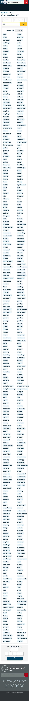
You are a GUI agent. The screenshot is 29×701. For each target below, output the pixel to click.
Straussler (20, 599)
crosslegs (20, 85)
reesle (5, 335)
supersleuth (7, 610)
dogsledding (21, 108)
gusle (5, 159)
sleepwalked (21, 474)
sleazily (19, 363)
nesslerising (21, 264)
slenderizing (7, 556)
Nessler (19, 258)
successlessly (21, 604)
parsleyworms (22, 309)
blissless (20, 57)
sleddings (20, 380)
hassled (5, 176)
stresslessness (22, 601)
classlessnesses (22, 80)
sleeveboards (7, 508)
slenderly (20, 556)
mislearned (21, 241)
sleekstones (21, 428)
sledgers (20, 392)
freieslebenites (8, 145)
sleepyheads (7, 488)
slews (19, 587)
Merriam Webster (4, 668)
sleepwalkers (21, 477)
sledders (20, 377)
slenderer (6, 548)
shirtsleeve (21, 338)
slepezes (20, 570)
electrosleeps (7, 128)
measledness (21, 224)
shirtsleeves (21, 341)
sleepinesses (21, 457)
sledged (19, 383)
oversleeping (7, 295)
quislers (20, 326)
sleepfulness (21, 443)
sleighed (20, 531)
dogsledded (7, 105)
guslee (19, 159)
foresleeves (7, 142)
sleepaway (6, 434)
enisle (19, 128)
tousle (5, 616)
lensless (20, 210)
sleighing (6, 536)
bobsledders (21, 63)
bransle (19, 68)
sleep (19, 431)
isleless (19, 190)
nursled (5, 284)
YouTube (17, 686)
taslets (19, 613)
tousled (19, 616)
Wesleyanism (7, 638)
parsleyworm (7, 309)
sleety (19, 502)
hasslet (5, 179)
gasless (5, 148)
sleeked (5, 406)
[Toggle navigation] (1, 2)
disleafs (19, 94)
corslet (19, 83)
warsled (5, 630)
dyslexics (6, 125)
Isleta (5, 202)
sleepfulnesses (8, 445)
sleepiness (6, 457)
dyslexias (6, 122)
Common (19, 30)
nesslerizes (6, 273)
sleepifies (6, 451)
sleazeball (6, 358)
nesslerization (7, 267)
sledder (5, 377)
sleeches (20, 400)
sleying (19, 596)
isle (18, 187)
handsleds (20, 165)
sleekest (20, 414)
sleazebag (6, 355)
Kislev (5, 207)
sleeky (5, 431)
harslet (5, 170)
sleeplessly (20, 462)
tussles (5, 624)
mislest (19, 247)
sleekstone (6, 428)
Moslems (20, 256)
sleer (19, 488)
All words (10, 30)
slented (19, 565)
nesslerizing (21, 273)
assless (19, 49)
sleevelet (6, 516)
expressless (7, 134)
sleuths (19, 582)
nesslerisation (7, 261)
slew (4, 584)
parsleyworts (21, 312)
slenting (5, 567)
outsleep (20, 287)
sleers (5, 494)
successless (7, 604)
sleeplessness (7, 465)
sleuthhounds (21, 579)
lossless (19, 219)
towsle (19, 618)
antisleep (6, 43)
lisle (18, 216)
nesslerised (7, 264)
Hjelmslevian (21, 185)
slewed (19, 584)
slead (19, 343)
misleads (20, 236)
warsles (19, 630)
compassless (7, 83)
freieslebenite (22, 142)
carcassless (6, 74)
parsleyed (6, 307)
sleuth (5, 576)
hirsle (5, 182)
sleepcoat (20, 434)
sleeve (5, 505)
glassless (6, 151)
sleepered (6, 440)
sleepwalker (7, 477)
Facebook (7, 686)
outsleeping (7, 290)
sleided (19, 528)
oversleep (20, 292)
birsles (5, 57)
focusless (6, 139)
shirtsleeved (7, 341)
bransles (6, 71)
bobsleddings (21, 66)
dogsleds (6, 111)
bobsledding (7, 66)
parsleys (20, 307)
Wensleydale (21, 633)
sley (4, 590)
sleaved (5, 349)
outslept (6, 292)
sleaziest (6, 363)
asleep (5, 49)
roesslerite (20, 335)
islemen (20, 193)
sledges (5, 394)
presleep (20, 315)
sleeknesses (7, 426)
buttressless (21, 71)
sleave (19, 346)
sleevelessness (22, 514)
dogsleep (20, 111)
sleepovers (6, 471)
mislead (5, 230)
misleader (20, 230)
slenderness (7, 559)
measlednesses (8, 227)
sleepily (19, 454)
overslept (6, 301)
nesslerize (6, 270)
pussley (5, 321)
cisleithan (6, 77)
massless (6, 221)
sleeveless (6, 514)
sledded (20, 375)
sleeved (19, 508)
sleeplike (6, 468)
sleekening (20, 409)
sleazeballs (20, 358)
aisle (4, 34)
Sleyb (19, 590)
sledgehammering (9, 389)
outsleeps (20, 290)
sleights (19, 539)
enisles (19, 131)
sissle (5, 343)
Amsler (19, 40)
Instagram (22, 686)
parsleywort (7, 312)
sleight (5, 539)
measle (19, 221)
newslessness (21, 275)
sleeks (19, 426)
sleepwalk (6, 474)
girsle (19, 148)
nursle (19, 281)
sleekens (6, 411)
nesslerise (20, 261)
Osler (5, 287)
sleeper (19, 437)
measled (6, 224)
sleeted (5, 497)
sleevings (20, 525)
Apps (14, 680)
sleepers (20, 440)
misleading (21, 233)
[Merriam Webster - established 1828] (5, 2)
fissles (19, 136)
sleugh (19, 573)
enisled (5, 131)
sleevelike (6, 519)
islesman (20, 196)
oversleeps (20, 295)
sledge (5, 383)
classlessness (7, 80)
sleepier (20, 445)
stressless (6, 601)
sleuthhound (7, 579)
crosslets (20, 88)
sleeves (19, 522)
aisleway (20, 37)
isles (4, 196)
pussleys (20, 321)
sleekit (19, 420)
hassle (19, 173)
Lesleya (5, 213)
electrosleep (21, 125)
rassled (5, 332)
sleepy (5, 485)
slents (19, 567)
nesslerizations (22, 267)
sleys (4, 599)
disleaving (6, 102)
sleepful (5, 443)
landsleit (6, 210)
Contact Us (6, 682)
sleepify (20, 451)
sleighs (19, 536)
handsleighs (21, 168)
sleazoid (20, 369)
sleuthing (6, 582)
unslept (5, 627)
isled (4, 190)
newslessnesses (8, 278)
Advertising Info (21, 680)
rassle (19, 329)
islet (18, 199)
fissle (19, 134)
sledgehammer (8, 386)
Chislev (19, 74)
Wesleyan (20, 635)
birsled (19, 54)
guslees (5, 162)
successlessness (8, 607)
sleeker (19, 411)
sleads (5, 346)
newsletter (20, 278)
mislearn (6, 241)
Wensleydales (7, 635)
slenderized (7, 553)
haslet (19, 170)
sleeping (6, 460)
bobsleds (6, 68)
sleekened (6, 409)
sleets (5, 502)
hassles (19, 176)
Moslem (20, 253)
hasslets (20, 179)
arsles (19, 46)
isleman (5, 193)
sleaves (19, 349)
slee (18, 397)
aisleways (6, 40)
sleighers (20, 533)
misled (5, 247)
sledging (20, 394)
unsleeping (21, 624)
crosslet (5, 88)
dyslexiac (6, 119)
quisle (5, 324)
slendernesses (22, 559)
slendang (20, 542)
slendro (5, 562)
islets (19, 204)
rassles (19, 332)
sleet (19, 494)
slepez (5, 570)
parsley (19, 304)
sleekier (5, 417)
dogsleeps (6, 114)
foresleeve (20, 139)
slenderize (20, 550)
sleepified (20, 448)
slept (4, 573)
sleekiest (20, 417)
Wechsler (6, 633)
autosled (6, 51)
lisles (4, 219)
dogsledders (7, 108)
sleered (5, 491)
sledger (5, 392)
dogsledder (21, 105)
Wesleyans (6, 641)
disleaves (20, 100)
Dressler (20, 114)
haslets (5, 173)
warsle (19, 627)
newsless (6, 275)
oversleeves (21, 298)
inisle (5, 187)
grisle (19, 156)
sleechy (5, 403)
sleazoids (6, 372)
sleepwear (6, 482)
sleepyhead (21, 485)
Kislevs (19, 207)
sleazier (19, 360)
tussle (5, 621)
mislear (5, 239)
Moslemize (6, 256)
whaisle (19, 641)
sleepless (6, 462)
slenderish (6, 550)
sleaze (19, 352)
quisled (19, 324)
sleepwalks (21, 479)
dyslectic (6, 117)
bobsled (5, 60)
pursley (5, 318)
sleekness (20, 423)
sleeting (20, 499)
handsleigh (6, 168)
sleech (5, 400)
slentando (6, 565)
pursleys (20, 318)
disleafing (6, 94)
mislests (6, 253)
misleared (20, 239)
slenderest (20, 548)
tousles (5, 618)
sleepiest (6, 448)
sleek (19, 403)
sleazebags (20, 355)
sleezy (5, 528)
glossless (20, 151)
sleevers (6, 522)
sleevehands (21, 511)
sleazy (19, 372)
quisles (5, 329)
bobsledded (21, 60)
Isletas (19, 202)
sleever (19, 519)
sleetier (19, 497)
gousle (5, 153)
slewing (5, 587)
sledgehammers (22, 389)
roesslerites (7, 338)
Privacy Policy (14, 682)
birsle (5, 54)
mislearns (20, 244)
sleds (4, 397)
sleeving (6, 525)
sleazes (5, 360)
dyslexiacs (20, 119)
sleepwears (21, 482)
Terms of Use (22, 682)
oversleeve (6, 298)
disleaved (6, 100)
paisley (19, 301)
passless (6, 315)
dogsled (20, 102)
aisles (5, 37)
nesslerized (21, 270)
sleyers (5, 596)
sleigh (5, 531)
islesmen (6, 199)
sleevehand (7, 511)
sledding (6, 380)
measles (20, 227)
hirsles (5, 185)
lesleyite (20, 213)
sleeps (19, 471)
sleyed (5, 593)
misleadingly (7, 236)
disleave (20, 97)
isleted (5, 204)
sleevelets (20, 516)
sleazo (5, 369)
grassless (6, 156)
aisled (19, 34)
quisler (5, 326)
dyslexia (20, 117)
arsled (5, 46)
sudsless (20, 607)
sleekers (6, 414)
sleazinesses (21, 366)
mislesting (20, 250)
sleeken (19, 406)
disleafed (20, 91)
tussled (19, 621)
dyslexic (20, 122)
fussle (19, 145)
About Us (9, 680)
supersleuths (21, 610)
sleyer (19, 593)
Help (4, 680)
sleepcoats (6, 437)
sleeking (6, 420)
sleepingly (20, 460)
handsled (6, 165)
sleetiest (6, 499)
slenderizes (21, 553)
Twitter (12, 686)
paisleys (5, 304)
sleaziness (6, 366)
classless (20, 77)
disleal (5, 97)
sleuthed (20, 576)
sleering (20, 491)
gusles (19, 162)
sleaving (6, 352)
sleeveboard (21, 505)
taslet (5, 613)
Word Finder (4, 13)
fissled (5, 136)
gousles (19, 153)
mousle (5, 258)
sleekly (5, 423)
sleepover (20, 468)
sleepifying (6, 454)
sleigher (5, 533)
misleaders (6, 233)
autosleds (20, 51)
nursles (19, 284)
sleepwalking (7, 479)
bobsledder (7, 63)
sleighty (5, 542)
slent (19, 562)
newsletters (7, 281)
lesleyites (6, 216)
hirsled (19, 182)
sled (4, 375)
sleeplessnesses (22, 465)
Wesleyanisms (22, 638)
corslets (5, 85)
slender (19, 545)
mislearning (7, 244)
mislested (6, 250)
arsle (19, 43)
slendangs (6, 545)
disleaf (5, 91)
